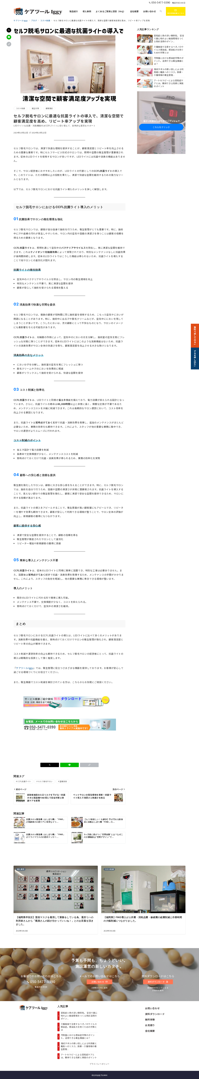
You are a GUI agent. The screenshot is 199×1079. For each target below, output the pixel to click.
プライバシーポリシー (99, 1064)
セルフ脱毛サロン (45, 781)
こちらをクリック (161, 127)
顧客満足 (49, 108)
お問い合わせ (98, 981)
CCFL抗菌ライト (24, 781)
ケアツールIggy (24, 668)
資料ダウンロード (156, 981)
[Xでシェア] (9, 30)
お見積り (150, 1025)
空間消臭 (63, 781)
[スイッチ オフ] (161, 11)
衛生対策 (35, 108)
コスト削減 (20, 108)
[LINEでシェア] (9, 37)
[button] (9, 44)
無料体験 (150, 1019)
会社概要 (150, 1031)
